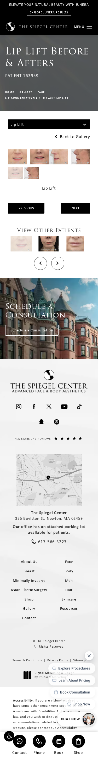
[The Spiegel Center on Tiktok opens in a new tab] (79, 406)
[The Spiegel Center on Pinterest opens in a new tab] (56, 422)
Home (9, 92)
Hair (68, 589)
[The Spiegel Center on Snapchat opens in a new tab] (41, 422)
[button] (9, 736)
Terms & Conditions (27, 660)
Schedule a (35, 311)
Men (69, 580)
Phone (39, 752)
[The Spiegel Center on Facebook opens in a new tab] (34, 406)
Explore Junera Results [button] (49, 12)
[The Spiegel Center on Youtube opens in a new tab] (64, 406)
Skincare (69, 599)
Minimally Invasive (29, 580)
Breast (29, 571)
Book (58, 752)
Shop (78, 752)
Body (69, 571)
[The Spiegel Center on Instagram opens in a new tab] (19, 406)
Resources (69, 608)
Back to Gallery (74, 136)
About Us (29, 561)
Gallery (26, 92)
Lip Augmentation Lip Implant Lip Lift (37, 97)
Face (41, 92)
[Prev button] (40, 263)
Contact (19, 752)
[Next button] (57, 263)
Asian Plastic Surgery (29, 589)
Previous (26, 208)
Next (75, 208)
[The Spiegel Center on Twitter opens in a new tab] (49, 406)
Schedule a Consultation (32, 330)
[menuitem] (19, 406)
